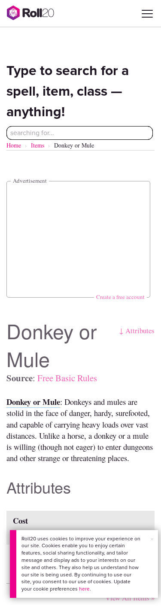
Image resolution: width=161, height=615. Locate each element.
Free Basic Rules (67, 378)
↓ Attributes (137, 330)
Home (13, 145)
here (84, 589)
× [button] (152, 539)
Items (37, 145)
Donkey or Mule (33, 401)
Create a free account (120, 297)
